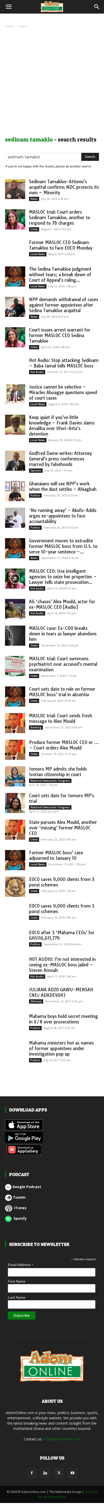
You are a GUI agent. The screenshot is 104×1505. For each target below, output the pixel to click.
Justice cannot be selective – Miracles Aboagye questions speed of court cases (63, 392)
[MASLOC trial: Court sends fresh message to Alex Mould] (15, 723)
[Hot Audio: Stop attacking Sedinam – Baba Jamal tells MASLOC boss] (15, 368)
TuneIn (19, 1197)
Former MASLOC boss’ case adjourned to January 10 (56, 855)
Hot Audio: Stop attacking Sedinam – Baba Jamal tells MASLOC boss (63, 363)
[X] (59, 1473)
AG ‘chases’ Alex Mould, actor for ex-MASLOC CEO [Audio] (62, 604)
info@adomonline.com (61, 1439)
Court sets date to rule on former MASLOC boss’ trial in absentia (62, 691)
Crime (34, 229)
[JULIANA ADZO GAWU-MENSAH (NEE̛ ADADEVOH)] (15, 997)
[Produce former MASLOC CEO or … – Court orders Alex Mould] (15, 750)
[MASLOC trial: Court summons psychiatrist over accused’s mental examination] (15, 666)
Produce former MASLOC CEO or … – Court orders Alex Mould (63, 745)
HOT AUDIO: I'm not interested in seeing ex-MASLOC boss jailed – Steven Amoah (62, 965)
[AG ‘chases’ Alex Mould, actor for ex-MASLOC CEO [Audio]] (15, 609)
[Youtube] (72, 1473)
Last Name (16, 1297)
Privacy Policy (56, 1497)
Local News (38, 254)
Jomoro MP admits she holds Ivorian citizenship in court (58, 771)
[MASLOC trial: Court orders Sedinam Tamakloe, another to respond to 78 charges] (15, 219)
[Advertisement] (52, 83)
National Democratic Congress (50, 780)
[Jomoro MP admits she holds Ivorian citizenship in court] (15, 776)
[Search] (97, 7)
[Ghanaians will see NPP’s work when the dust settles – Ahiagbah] (15, 491)
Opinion (36, 470)
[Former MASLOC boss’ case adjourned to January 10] (15, 860)
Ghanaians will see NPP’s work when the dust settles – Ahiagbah (62, 486)
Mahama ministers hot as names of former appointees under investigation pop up (61, 1048)
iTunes (20, 1207)
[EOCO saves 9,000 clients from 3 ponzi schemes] (15, 887)
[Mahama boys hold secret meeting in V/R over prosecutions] (15, 1024)
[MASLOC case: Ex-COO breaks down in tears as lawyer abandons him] (15, 636)
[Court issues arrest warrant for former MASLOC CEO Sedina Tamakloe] (15, 337)
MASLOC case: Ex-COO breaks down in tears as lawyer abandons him (63, 634)
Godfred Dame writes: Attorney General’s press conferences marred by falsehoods (60, 459)
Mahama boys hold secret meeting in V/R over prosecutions (63, 1019)
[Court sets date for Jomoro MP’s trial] (15, 803)
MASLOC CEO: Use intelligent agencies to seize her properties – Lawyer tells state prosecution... (63, 577)
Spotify (20, 1218)
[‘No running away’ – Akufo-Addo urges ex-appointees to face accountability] (15, 518)
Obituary (36, 1001)
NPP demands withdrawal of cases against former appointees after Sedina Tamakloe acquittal (63, 305)
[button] (9, 7)
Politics (35, 495)
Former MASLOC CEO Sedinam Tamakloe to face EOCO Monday (60, 245)
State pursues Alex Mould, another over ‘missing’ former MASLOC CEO (63, 828)
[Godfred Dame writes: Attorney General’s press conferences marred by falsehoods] (15, 461)
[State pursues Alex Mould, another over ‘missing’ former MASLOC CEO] (15, 830)
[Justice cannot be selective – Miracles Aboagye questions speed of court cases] (15, 394)
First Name (16, 1281)
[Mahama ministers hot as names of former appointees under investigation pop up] (15, 1050)
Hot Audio (37, 372)
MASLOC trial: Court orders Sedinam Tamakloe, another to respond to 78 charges (59, 217)
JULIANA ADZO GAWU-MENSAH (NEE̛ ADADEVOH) (61, 992)
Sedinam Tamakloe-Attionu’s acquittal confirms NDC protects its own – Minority (64, 187)
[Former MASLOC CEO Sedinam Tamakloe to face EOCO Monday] (15, 250)
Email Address (21, 1264)
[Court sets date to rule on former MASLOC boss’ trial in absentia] (15, 696)
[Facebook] (32, 1473)
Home (9, 26)
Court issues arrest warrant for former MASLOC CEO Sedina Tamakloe (59, 335)
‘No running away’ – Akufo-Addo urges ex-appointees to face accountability (62, 516)
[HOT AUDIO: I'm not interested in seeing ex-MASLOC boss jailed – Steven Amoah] (15, 967)
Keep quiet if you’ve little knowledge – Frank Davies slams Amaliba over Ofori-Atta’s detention (62, 426)
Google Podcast (26, 1186)
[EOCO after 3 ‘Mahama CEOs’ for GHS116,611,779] (15, 940)
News (34, 199)
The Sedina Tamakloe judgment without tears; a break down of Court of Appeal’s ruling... (60, 274)
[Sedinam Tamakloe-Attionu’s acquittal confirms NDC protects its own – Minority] (15, 189)
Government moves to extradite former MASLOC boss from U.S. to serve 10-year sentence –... (63, 546)
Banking (36, 727)
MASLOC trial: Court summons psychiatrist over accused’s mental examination (63, 664)
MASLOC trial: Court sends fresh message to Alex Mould (60, 718)
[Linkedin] (45, 1473)
